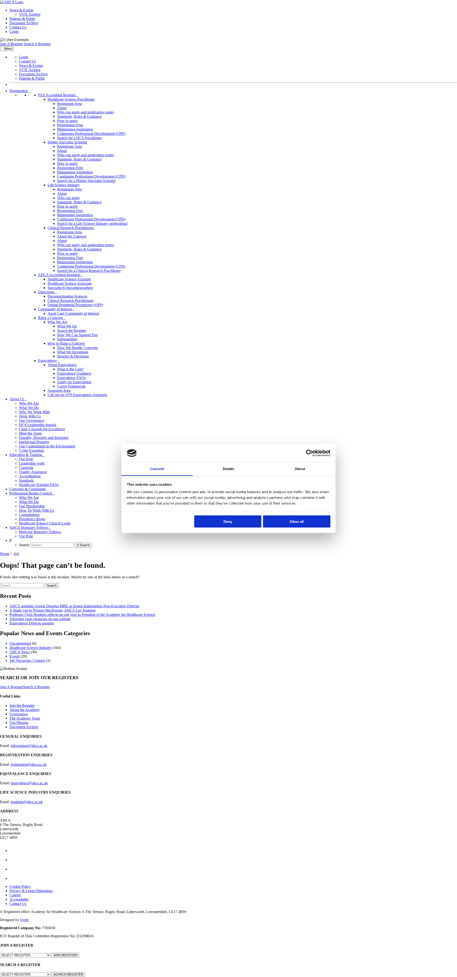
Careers (15, 895)
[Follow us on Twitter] (14, 860)
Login (14, 31)
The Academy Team (25, 718)
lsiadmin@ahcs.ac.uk (27, 802)
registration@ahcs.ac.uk (29, 764)
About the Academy (25, 710)
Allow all (296, 521)
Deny (228, 521)
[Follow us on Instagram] (14, 878)
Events (15, 656)
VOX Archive (29, 14)
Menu (8, 48)
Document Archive (24, 23)
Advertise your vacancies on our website (40, 619)
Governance (19, 714)
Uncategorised (20, 643)
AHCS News (20, 652)
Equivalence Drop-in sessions (32, 623)
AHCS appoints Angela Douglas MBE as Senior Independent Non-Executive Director (74, 606)
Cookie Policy (20, 886)
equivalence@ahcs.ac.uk (29, 783)
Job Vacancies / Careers (27, 660)
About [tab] (300, 469)
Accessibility (19, 899)
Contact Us (18, 27)
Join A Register (11, 44)
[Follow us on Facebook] (14, 851)
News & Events (21, 10)
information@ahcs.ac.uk (29, 746)
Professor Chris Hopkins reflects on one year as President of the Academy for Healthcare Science (82, 615)
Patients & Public (22, 19)
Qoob (24, 920)
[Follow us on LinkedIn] (14, 869)
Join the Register (22, 705)
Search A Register (37, 44)
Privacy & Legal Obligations (31, 891)
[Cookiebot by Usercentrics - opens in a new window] (309, 453)
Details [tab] (228, 469)
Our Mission (19, 723)
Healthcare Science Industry (31, 648)
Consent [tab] (157, 469)
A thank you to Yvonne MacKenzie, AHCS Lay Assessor (53, 610)
